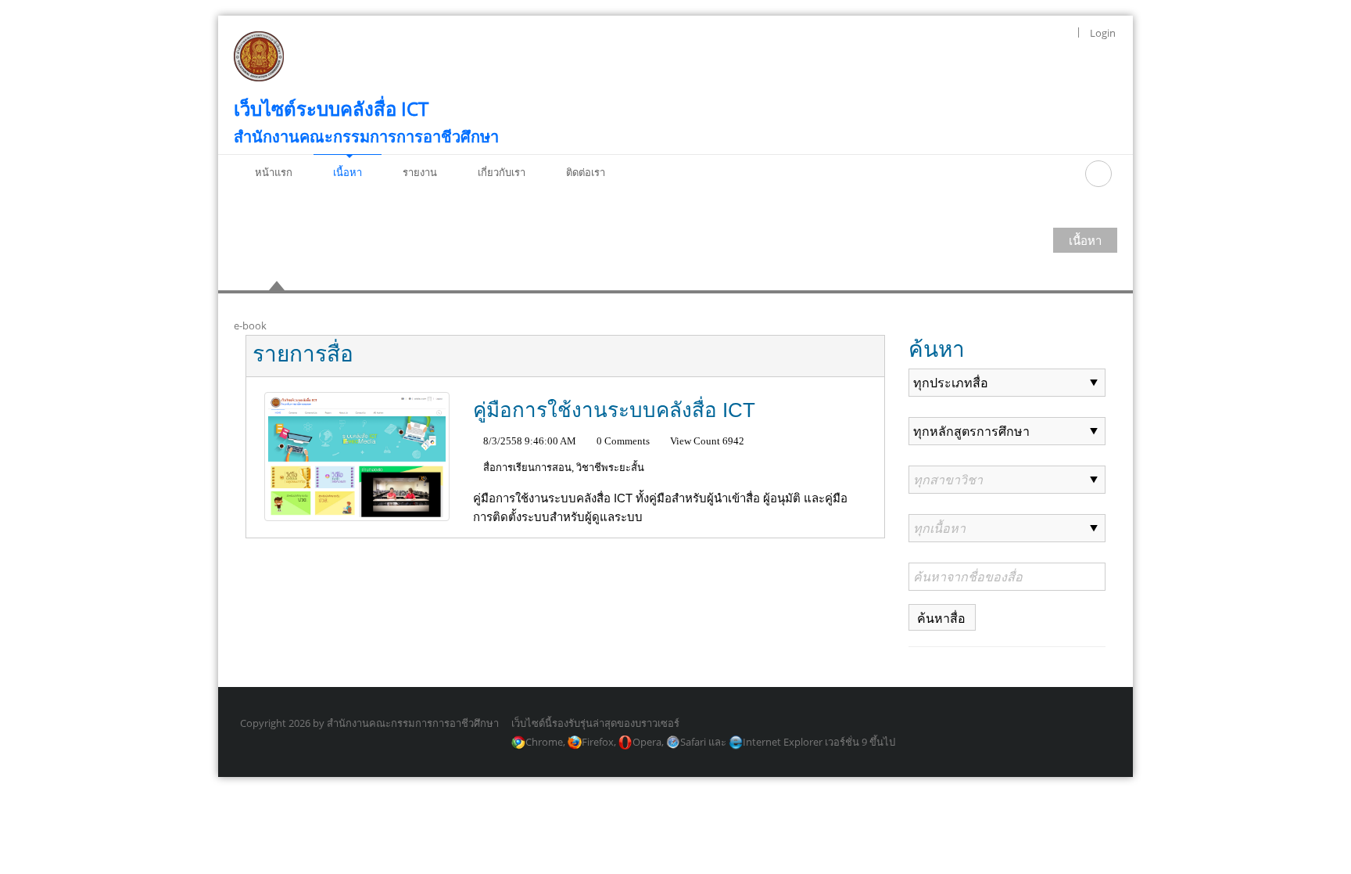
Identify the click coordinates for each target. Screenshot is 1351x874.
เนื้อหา (1085, 240)
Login (1103, 33)
